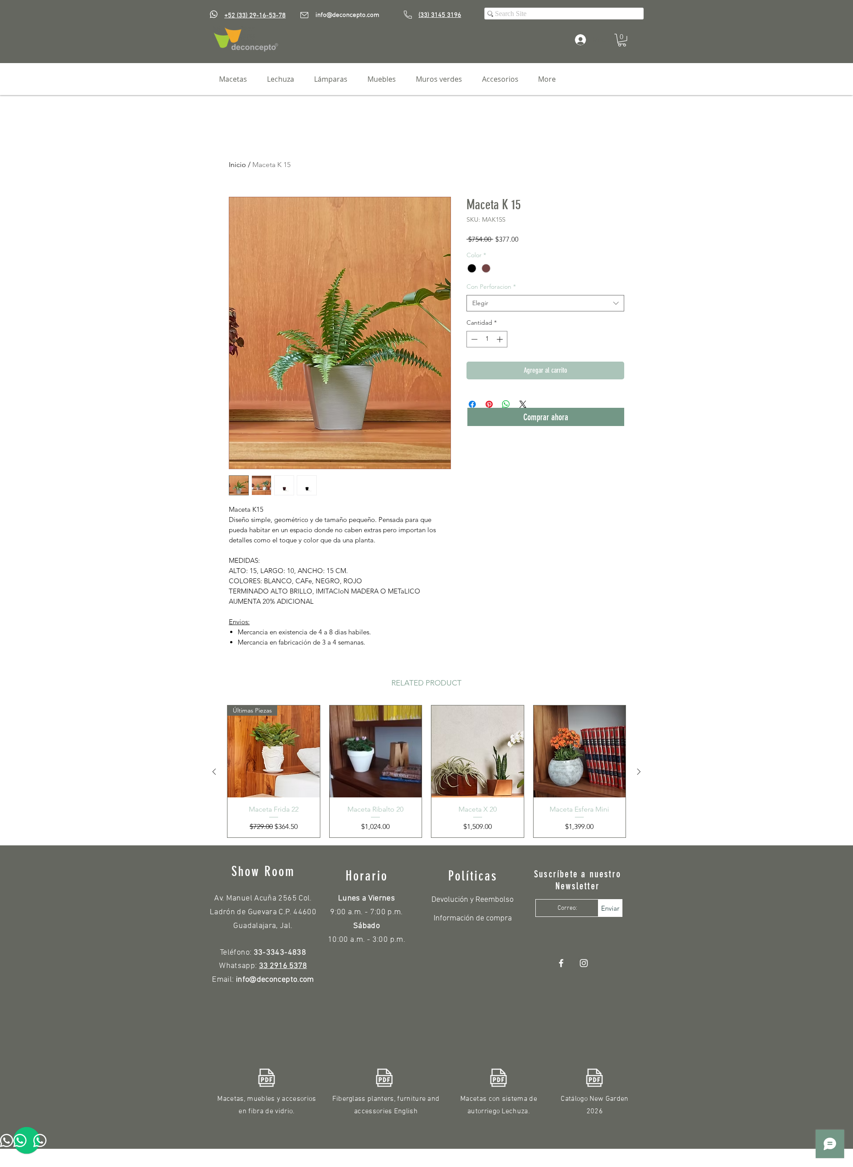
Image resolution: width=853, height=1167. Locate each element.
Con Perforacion (491, 287)
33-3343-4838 (280, 952)
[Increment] (500, 339)
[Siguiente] (639, 771)
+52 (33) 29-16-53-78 (255, 16)
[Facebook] (561, 963)
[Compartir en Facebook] (472, 404)
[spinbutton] (487, 339)
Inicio (237, 164)
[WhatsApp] (214, 14)
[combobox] (545, 303)
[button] (622, 40)
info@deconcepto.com (347, 15)
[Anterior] (214, 771)
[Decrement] (473, 339)
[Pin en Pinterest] (489, 404)
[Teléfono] (408, 15)
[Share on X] (523, 404)
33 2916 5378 (283, 966)
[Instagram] (583, 963)
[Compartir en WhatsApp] (506, 404)
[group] (426, 772)
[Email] (304, 15)
